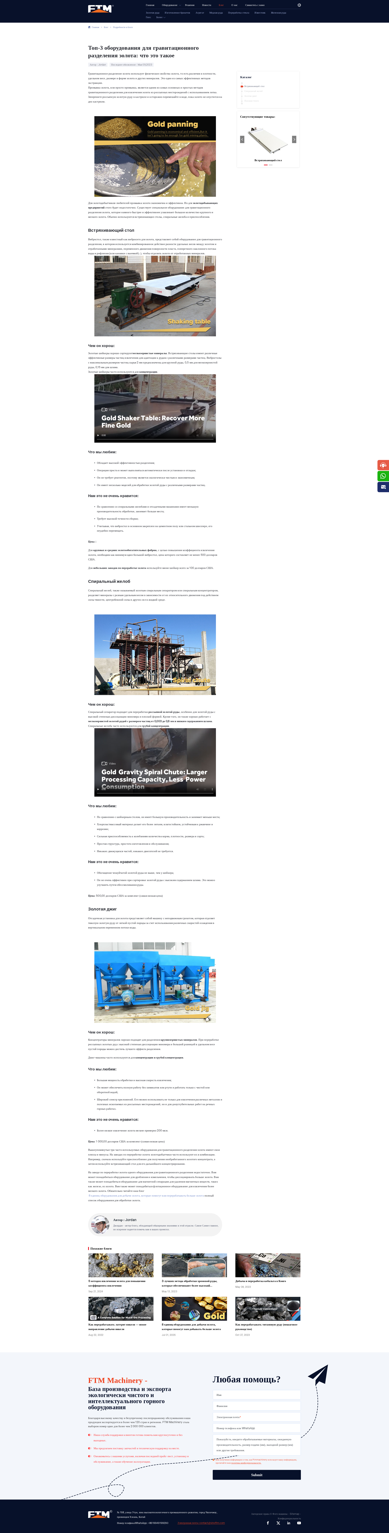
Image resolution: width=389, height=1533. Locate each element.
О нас (234, 5)
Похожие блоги (251, 101)
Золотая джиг (250, 96)
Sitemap (294, 1514)
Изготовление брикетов (177, 12)
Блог (221, 5)
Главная (150, 5)
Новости (206, 5)
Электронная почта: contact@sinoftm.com (201, 1523)
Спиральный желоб (253, 91)
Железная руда (278, 12)
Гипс (148, 17)
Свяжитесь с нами (255, 5)
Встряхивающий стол (254, 86)
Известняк (260, 12)
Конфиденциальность (289, 1518)
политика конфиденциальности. (246, 1463)
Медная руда (216, 12)
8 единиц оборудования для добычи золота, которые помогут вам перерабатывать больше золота (146, 1195)
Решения (189, 5)
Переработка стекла (238, 12)
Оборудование (169, 5)
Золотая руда (152, 12)
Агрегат (200, 12)
